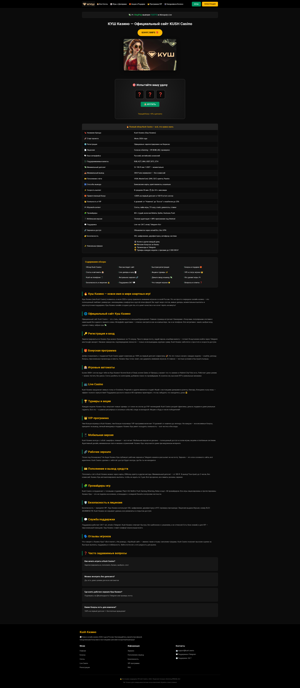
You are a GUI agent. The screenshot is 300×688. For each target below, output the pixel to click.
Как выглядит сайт (126, 267)
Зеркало (131, 651)
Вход (196, 4)
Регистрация (210, 4)
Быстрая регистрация (160, 267)
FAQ (129, 667)
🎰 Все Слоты (102, 4)
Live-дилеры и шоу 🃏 (128, 272)
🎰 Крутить (150, 104)
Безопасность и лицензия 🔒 (98, 283)
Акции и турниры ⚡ (160, 272)
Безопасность (133, 659)
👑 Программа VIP (154, 4)
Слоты (82, 659)
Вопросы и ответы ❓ (193, 283)
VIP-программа (133, 663)
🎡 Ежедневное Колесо (173, 4)
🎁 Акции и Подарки (137, 4)
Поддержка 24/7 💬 (127, 283)
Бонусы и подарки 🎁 (193, 267)
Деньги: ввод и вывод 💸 (162, 277)
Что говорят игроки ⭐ (161, 283)
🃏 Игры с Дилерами (118, 4)
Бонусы (82, 655)
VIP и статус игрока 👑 (194, 272)
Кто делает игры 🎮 (193, 277)
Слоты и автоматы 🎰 (95, 272)
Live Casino (84, 663)
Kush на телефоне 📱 (94, 277)
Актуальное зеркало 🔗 (128, 277)
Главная (83, 651)
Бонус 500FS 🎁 (150, 32)
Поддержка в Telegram (187, 654)
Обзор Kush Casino (93, 267)
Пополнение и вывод (136, 655)
